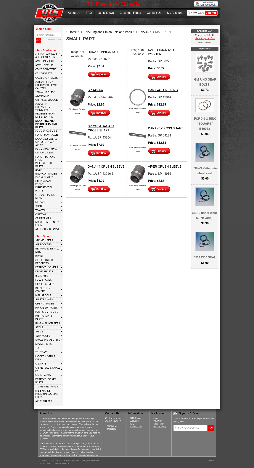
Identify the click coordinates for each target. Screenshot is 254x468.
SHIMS (39, 331)
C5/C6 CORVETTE (45, 69)
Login (155, 418)
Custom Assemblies (43, 216)
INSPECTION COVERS (42, 290)
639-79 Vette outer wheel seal (205, 171)
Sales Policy (158, 424)
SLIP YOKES (42, 335)
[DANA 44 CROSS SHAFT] (137, 135)
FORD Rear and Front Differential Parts (45, 161)
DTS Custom (136, 418)
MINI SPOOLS (43, 295)
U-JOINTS (40, 363)
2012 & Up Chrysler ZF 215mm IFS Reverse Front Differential (45, 110)
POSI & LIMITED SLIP (47, 311)
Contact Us (154, 12)
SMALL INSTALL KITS (47, 339)
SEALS (39, 327)
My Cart (204, 12)
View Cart (157, 421)
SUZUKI (39, 206)
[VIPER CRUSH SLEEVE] (138, 173)
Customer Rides (130, 12)
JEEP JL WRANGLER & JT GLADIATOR (47, 56)
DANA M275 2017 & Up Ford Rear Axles (46, 142)
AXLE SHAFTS (43, 401)
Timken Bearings (46, 386)
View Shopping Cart (205, 38)
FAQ (89, 12)
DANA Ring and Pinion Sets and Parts (46, 124)
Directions (111, 429)
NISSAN (39, 202)
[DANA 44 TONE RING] (137, 96)
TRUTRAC (41, 352)
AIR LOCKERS (43, 244)
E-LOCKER (41, 275)
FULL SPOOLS (43, 279)
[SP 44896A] (77, 97)
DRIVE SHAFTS (44, 271)
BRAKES (40, 256)
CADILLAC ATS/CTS (46, 77)
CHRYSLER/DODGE (46, 99)
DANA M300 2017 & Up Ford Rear (46, 151)
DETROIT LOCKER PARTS (46, 381)
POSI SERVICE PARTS (44, 318)
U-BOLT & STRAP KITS (45, 358)
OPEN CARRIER (44, 303)
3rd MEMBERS (44, 240)
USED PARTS (43, 375)
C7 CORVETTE (43, 73)
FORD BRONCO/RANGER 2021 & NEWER (46, 173)
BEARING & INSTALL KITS (47, 250)
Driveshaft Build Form (47, 224)
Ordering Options (204, 42)
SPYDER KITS (43, 344)
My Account (174, 12)
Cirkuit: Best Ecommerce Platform (54, 463)
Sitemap (211, 460)
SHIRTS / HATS (44, 299)
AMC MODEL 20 (44, 65)
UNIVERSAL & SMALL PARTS (47, 369)
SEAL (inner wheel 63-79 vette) (205, 215)
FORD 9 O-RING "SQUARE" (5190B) (205, 123)
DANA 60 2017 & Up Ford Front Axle (46, 133)
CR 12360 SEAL (205, 257)
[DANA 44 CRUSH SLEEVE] (77, 173)
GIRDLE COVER (44, 284)
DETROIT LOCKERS (46, 267)
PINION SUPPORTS (46, 307)
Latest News (105, 12)
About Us (74, 12)
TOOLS (39, 348)
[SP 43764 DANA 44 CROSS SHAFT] (77, 133)
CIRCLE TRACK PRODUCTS (44, 262)
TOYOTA (40, 210)
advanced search (53, 40)
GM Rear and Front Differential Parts (44, 186)
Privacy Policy (159, 426)
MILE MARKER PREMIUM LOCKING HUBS (46, 394)
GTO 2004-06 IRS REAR (45, 197)
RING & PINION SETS (47, 323)
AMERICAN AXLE (45, 61)
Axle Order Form (47, 229)
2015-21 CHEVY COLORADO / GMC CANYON (46, 85)
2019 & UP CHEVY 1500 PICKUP (45, 94)
